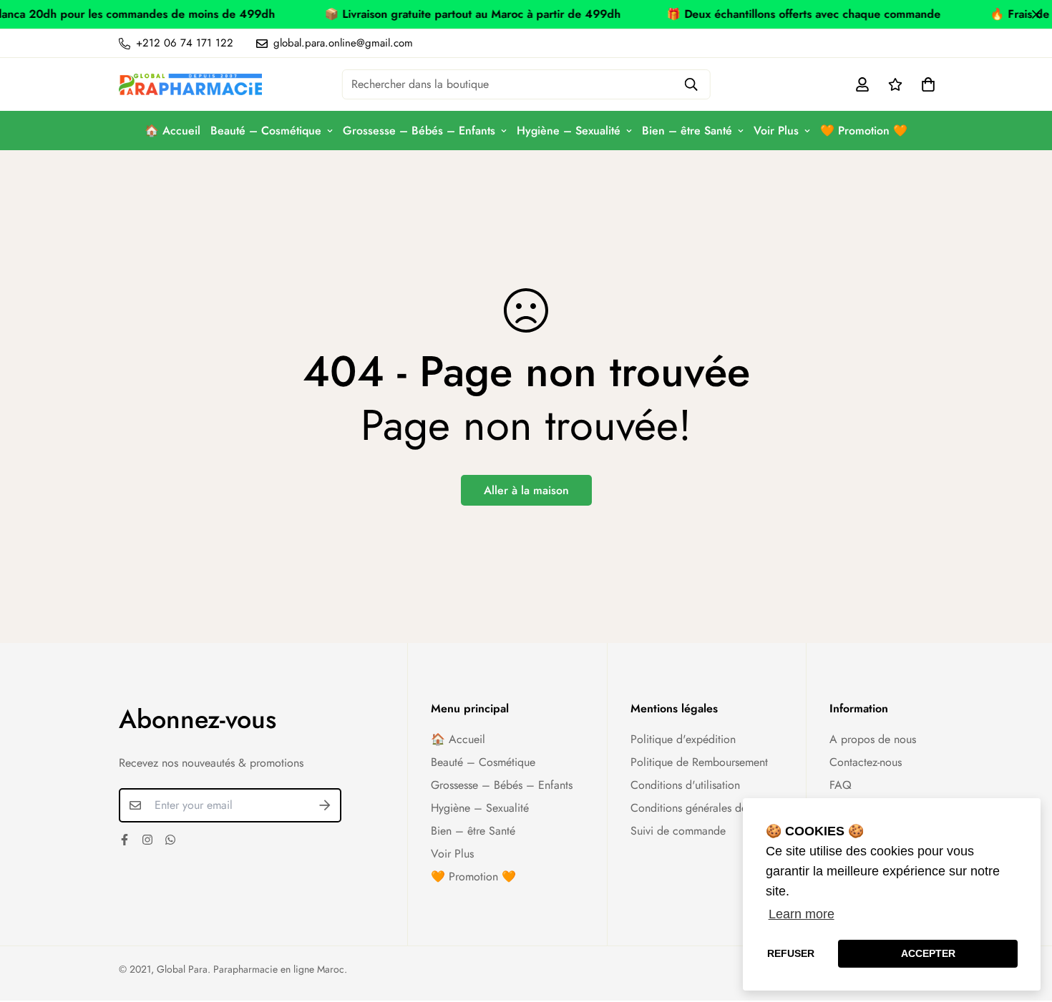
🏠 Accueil (172, 130)
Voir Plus (776, 130)
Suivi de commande (678, 830)
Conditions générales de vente (703, 808)
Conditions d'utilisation (685, 785)
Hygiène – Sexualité (568, 130)
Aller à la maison (526, 490)
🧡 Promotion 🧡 (863, 130)
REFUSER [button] (790, 953)
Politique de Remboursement (699, 762)
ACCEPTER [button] (928, 953)
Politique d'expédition (683, 739)
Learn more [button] (801, 914)
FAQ (840, 785)
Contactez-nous (865, 762)
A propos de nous (872, 739)
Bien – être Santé (687, 130)
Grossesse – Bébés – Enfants (419, 130)
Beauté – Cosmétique (265, 130)
